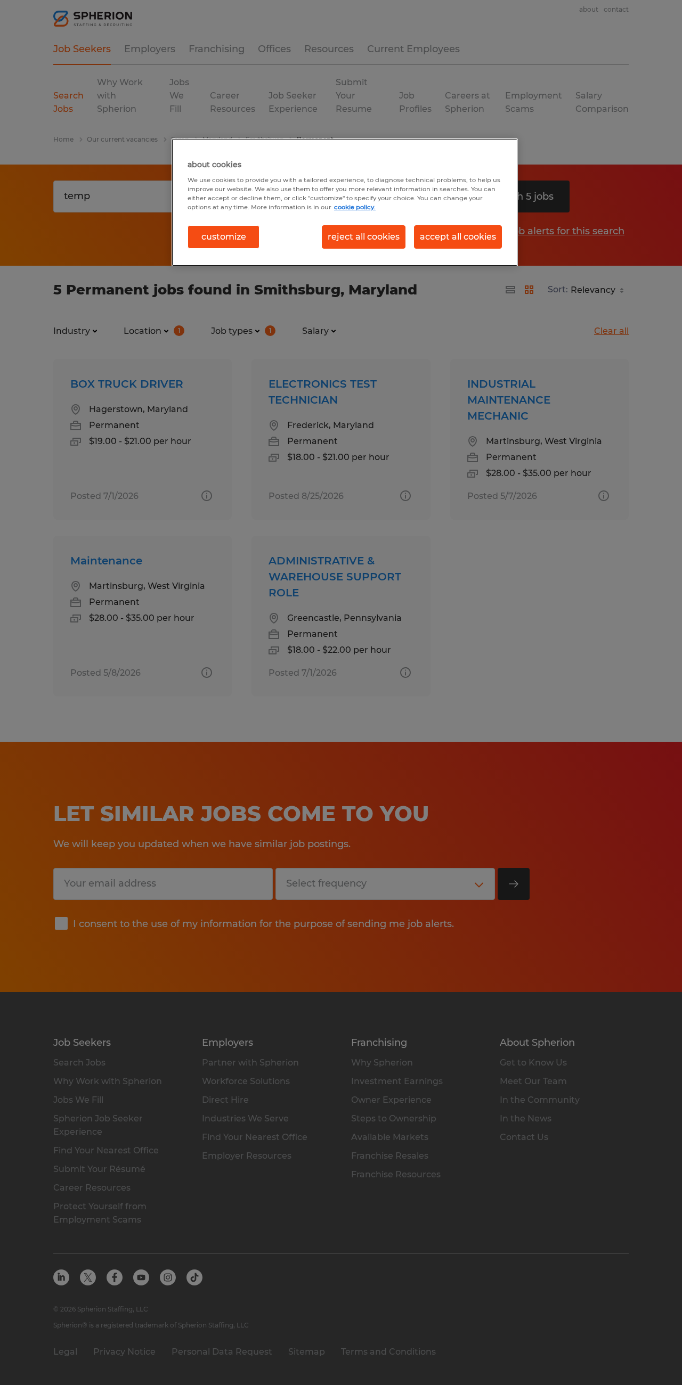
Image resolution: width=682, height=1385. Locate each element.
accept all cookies (458, 237)
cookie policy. (355, 207)
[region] (345, 202)
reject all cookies (364, 237)
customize (223, 237)
